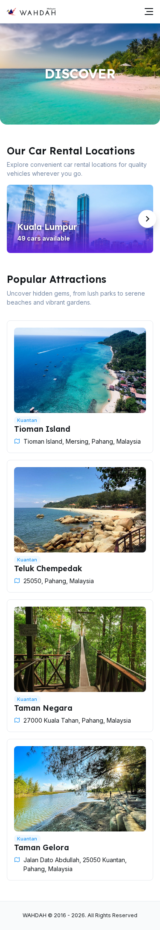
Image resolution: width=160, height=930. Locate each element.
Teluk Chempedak (48, 568)
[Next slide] (147, 219)
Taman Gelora (41, 847)
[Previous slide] (13, 219)
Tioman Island (42, 428)
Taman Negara (43, 707)
